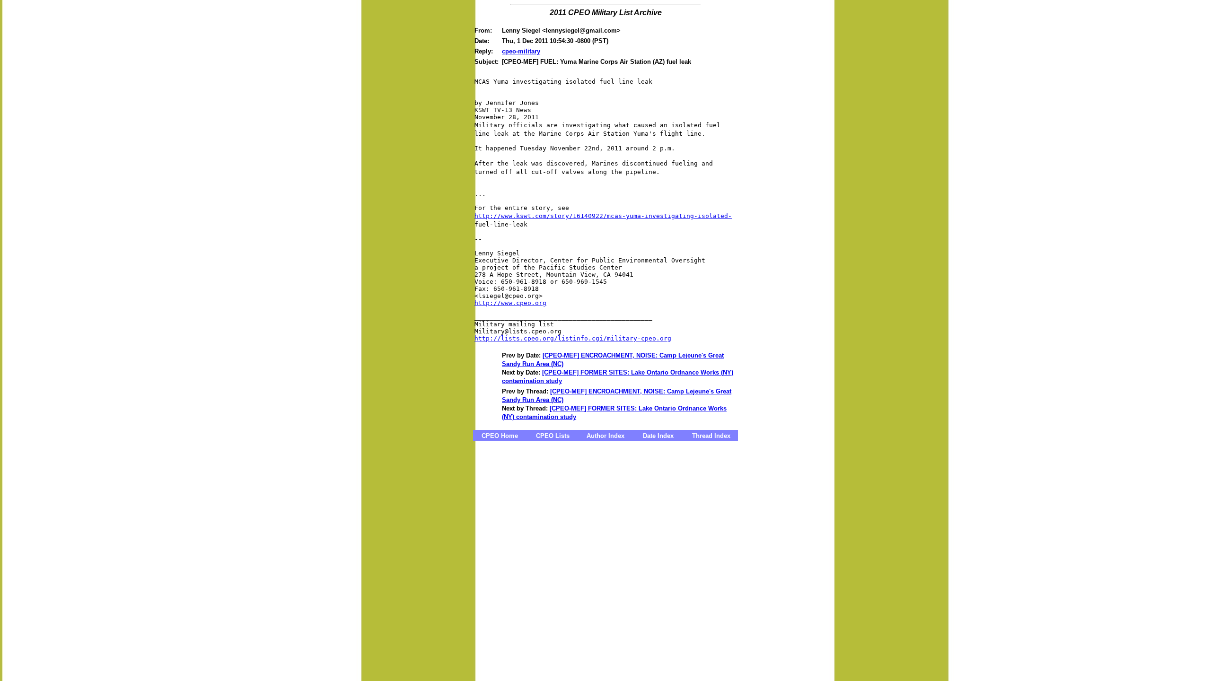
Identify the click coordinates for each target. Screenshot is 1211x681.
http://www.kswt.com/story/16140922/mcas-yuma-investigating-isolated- (603, 215)
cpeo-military (521, 51)
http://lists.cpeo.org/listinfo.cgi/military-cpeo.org (572, 338)
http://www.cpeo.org (510, 302)
